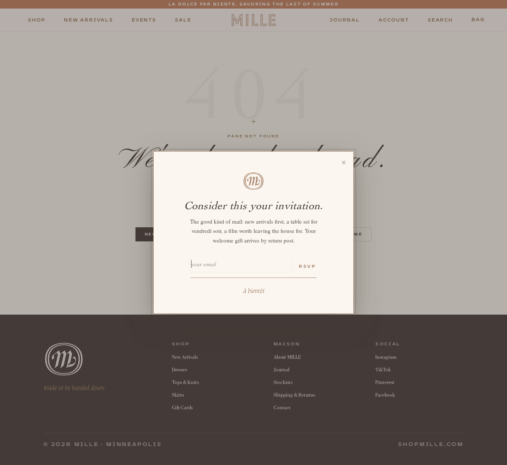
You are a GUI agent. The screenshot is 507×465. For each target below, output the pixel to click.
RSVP (307, 266)
